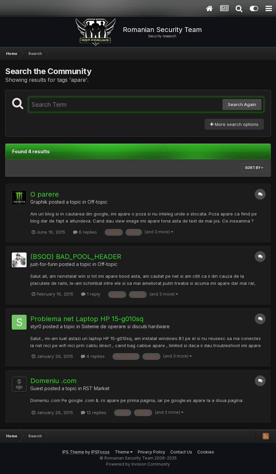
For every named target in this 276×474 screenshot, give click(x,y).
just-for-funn (44, 264)
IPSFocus (100, 451)
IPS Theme (73, 451)
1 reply (92, 294)
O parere (44, 194)
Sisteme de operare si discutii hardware (125, 326)
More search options (235, 124)
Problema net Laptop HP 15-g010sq (86, 319)
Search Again (242, 104)
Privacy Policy (151, 451)
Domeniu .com (53, 381)
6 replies (87, 232)
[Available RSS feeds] (265, 436)
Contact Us (181, 451)
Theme (122, 451)
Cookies (205, 451)
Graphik (38, 202)
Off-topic (97, 202)
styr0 (35, 326)
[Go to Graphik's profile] (19, 197)
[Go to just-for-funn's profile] (19, 259)
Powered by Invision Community (138, 464)
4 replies (95, 356)
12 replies (95, 412)
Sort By (253, 168)
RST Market (96, 388)
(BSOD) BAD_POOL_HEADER (75, 256)
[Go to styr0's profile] (19, 322)
